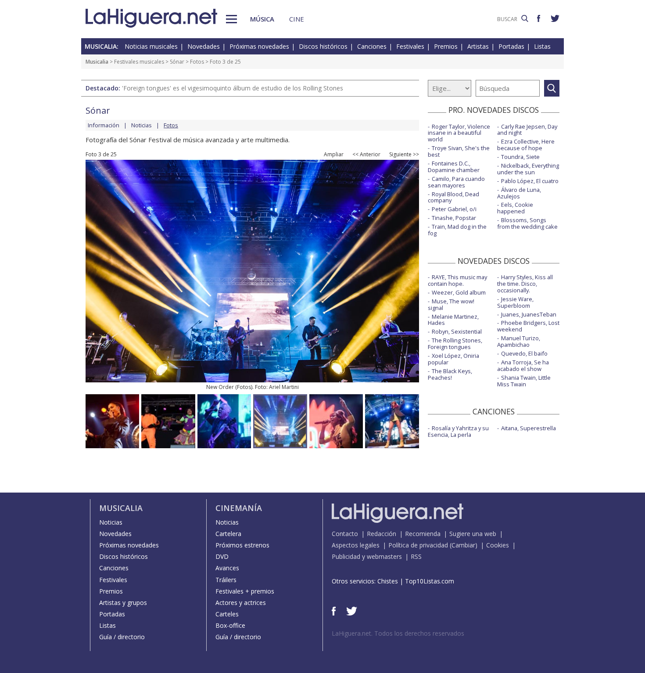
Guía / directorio (122, 637)
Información (103, 125)
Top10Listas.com (429, 581)
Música (262, 18)
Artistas (478, 46)
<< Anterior (366, 154)
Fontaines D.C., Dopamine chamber (454, 166)
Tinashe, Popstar (454, 218)
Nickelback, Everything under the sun (528, 169)
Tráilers (225, 580)
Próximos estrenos (242, 545)
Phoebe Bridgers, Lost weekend (528, 326)
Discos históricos (323, 46)
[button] (231, 19)
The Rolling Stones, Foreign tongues (455, 343)
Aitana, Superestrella (528, 428)
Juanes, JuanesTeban (528, 314)
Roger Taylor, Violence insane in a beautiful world (459, 133)
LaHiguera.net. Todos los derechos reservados (398, 633)
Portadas (511, 46)
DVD (222, 556)
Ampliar (334, 154)
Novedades (203, 46)
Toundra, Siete (520, 157)
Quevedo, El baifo (524, 353)
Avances (227, 568)
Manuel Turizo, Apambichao (518, 341)
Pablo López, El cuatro (530, 181)
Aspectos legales (356, 545)
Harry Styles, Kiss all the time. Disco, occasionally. (525, 283)
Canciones (372, 46)
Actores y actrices (240, 602)
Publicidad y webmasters (367, 556)
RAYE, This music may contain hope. (457, 280)
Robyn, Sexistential (457, 331)
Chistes (387, 581)
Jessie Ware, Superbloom (515, 302)
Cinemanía (238, 508)
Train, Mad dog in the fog (457, 230)
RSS (416, 556)
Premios (446, 46)
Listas (542, 46)
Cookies (497, 545)
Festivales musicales (139, 61)
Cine (296, 18)
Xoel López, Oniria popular (453, 359)
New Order (220, 387)
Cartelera (228, 533)
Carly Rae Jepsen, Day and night (527, 129)
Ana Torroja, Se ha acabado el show (523, 365)
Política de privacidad (418, 545)
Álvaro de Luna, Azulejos (519, 193)
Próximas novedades (259, 46)
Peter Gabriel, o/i (454, 209)
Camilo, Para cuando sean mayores (456, 182)
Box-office (230, 625)
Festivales (410, 46)
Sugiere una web (472, 533)
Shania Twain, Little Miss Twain (524, 381)
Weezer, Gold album (459, 292)
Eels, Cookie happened (515, 208)
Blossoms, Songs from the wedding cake (527, 223)
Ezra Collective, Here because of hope (526, 144)
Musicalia (97, 61)
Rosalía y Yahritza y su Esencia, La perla (458, 431)
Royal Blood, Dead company (453, 197)
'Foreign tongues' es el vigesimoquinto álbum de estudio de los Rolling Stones (232, 88)
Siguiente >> (404, 154)
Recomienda (423, 533)
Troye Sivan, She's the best (459, 151)
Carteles (227, 614)
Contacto (345, 533)
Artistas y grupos (123, 602)
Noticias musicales (151, 46)
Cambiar (463, 545)
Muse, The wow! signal (451, 304)
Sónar (177, 61)
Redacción (381, 533)
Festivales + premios (244, 591)
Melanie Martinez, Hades (453, 320)
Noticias (141, 125)
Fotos (197, 61)
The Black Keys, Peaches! (450, 374)
